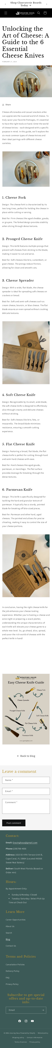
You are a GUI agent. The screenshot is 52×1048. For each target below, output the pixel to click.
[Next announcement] (46, 4)
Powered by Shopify (27, 1033)
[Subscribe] (43, 1010)
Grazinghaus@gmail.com (25, 842)
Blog (8, 939)
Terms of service (21, 1042)
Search (9, 932)
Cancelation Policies (15, 964)
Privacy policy (34, 1042)
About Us (10, 926)
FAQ (7, 977)
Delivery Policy (12, 971)
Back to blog (27, 756)
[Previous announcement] (5, 4)
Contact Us (11, 945)
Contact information (34, 1037)
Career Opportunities (16, 919)
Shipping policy (18, 1037)
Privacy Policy (12, 984)
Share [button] (8, 104)
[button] (6, 13)
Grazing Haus (15, 1033)
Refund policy (43, 1033)
